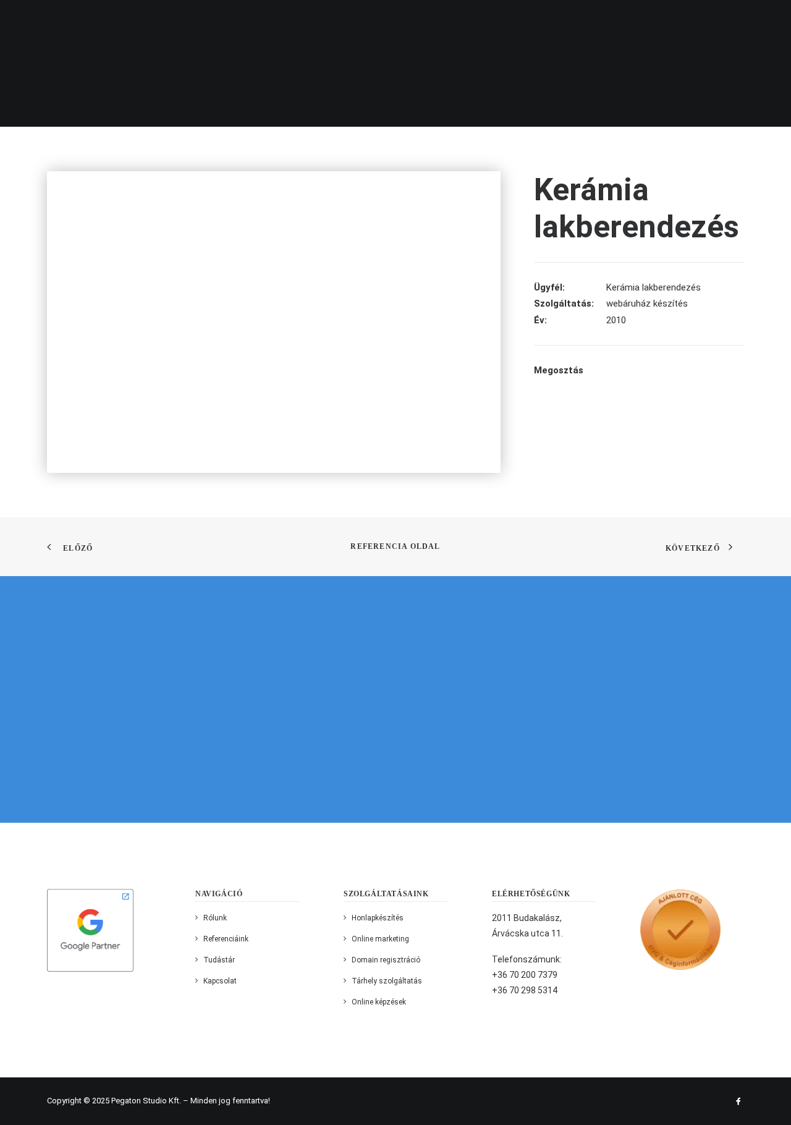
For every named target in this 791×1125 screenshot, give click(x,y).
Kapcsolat (627, 21)
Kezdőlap (141, 21)
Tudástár (219, 960)
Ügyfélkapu (558, 21)
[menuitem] (145, 21)
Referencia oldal (395, 546)
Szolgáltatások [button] (270, 21)
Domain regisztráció (386, 960)
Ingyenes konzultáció (727, 21)
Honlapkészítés (378, 918)
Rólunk (198, 21)
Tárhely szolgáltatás (387, 981)
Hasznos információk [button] (462, 21)
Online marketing (380, 939)
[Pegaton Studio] (70, 20)
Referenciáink (360, 21)
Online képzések (379, 1002)
